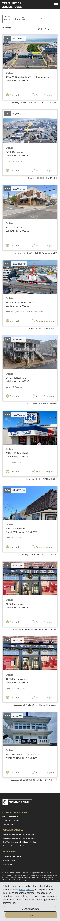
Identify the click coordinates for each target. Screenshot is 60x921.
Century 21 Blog (8, 860)
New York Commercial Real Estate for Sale (19, 842)
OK (31, 914)
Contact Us (7, 864)
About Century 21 (11, 851)
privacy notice (26, 889)
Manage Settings (30, 908)
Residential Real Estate (11, 856)
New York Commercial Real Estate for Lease (19, 846)
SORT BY (42, 29)
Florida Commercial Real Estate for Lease (18, 838)
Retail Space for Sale (10, 820)
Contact (14, 94)
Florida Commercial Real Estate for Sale (18, 834)
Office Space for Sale (10, 816)
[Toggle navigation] (56, 3)
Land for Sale (7, 824)
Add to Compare (44, 94)
